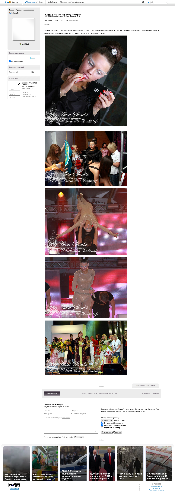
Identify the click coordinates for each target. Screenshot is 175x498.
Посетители (26, 94)
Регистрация (31, 2)
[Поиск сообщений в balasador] (32, 58)
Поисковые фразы (29, 96)
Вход (41, 2)
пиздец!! (47, 24)
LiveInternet (12, 2)
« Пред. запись (87, 393)
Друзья (18, 10)
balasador (10, 13)
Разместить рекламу (156, 490)
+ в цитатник (73, 20)
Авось (65, 2)
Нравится (141, 385)
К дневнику (100, 393)
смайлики (66, 418)
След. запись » (112, 393)
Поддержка (143, 2)
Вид (147, 3)
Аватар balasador (23, 29)
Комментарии (29, 10)
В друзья (25, 44)
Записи (11, 10)
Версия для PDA (156, 486)
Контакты (156, 488)
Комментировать (52, 393)
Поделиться (152, 385)
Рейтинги (53, 2)
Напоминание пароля (78, 414)
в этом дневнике (17, 61)
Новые (155, 393)
